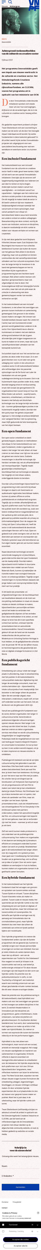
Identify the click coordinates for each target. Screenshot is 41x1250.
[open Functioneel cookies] (37, 1225)
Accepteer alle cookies (20, 1239)
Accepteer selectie (20, 1245)
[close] (38, 1213)
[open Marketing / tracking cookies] (37, 1231)
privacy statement (25, 1218)
